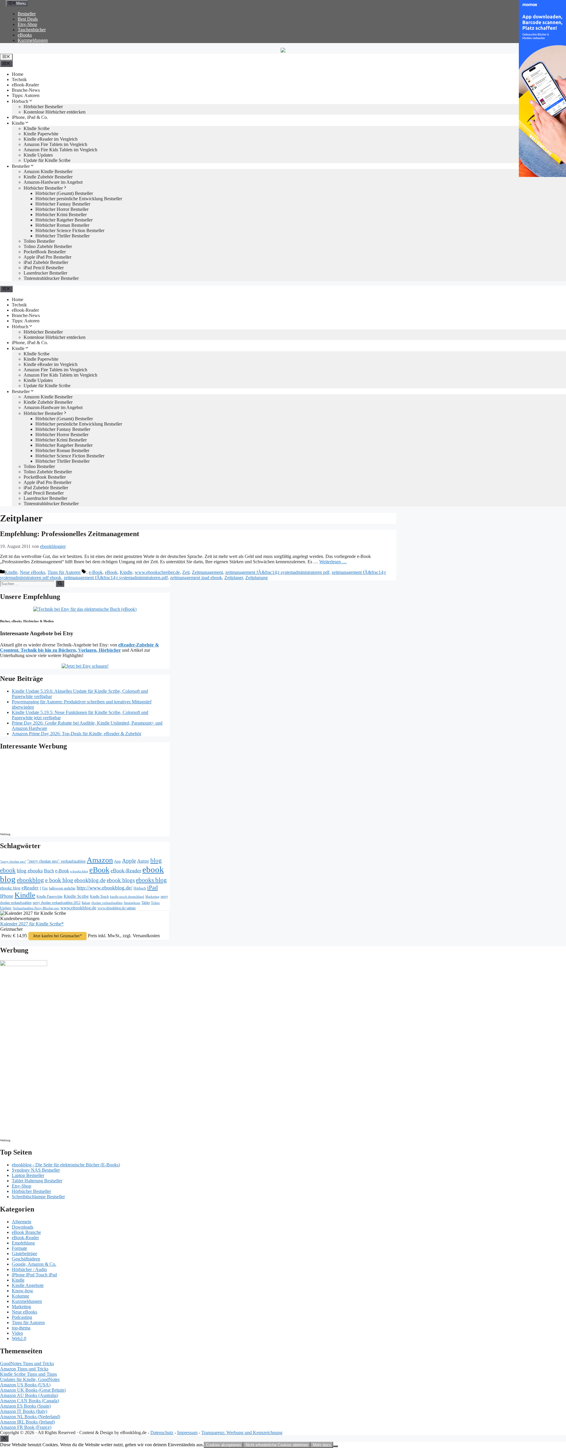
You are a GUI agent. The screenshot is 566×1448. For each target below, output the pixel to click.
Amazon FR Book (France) (25, 1427)
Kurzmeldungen (33, 40)
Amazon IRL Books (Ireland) (27, 1421)
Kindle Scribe (76, 896)
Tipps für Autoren (63, 572)
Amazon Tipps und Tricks (24, 1368)
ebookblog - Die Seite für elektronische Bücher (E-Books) (66, 1164)
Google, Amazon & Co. (34, 1264)
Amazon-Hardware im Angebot (53, 182)
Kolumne (20, 1295)
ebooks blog (151, 880)
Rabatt (86, 902)
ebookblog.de (90, 880)
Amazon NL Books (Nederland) (30, 1416)
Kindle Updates (38, 154)
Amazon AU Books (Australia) (29, 1395)
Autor (143, 861)
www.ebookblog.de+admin (117, 908)
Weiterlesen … (333, 561)
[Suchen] (60, 583)
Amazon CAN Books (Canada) (29, 1400)
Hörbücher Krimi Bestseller (61, 214)
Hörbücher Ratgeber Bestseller (64, 219)
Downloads (22, 1226)
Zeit (186, 572)
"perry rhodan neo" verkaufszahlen (56, 861)
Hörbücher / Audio (29, 1269)
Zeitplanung (256, 577)
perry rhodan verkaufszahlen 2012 (56, 903)
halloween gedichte (62, 888)
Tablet (146, 903)
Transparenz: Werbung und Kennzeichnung (241, 1432)
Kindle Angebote (28, 1285)
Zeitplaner (233, 577)
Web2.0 (19, 1338)
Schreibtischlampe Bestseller (38, 1196)
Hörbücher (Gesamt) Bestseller (64, 193)
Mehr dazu (322, 1445)
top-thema (21, 1327)
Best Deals (28, 19)
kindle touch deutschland (127, 896)
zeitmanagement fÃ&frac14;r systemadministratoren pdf (277, 572)
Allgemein (21, 1221)
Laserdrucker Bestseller (45, 272)
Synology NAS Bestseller (36, 1170)
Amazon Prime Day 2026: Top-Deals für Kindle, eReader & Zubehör (76, 733)
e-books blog (79, 871)
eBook (111, 572)
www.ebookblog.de (78, 907)
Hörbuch (20, 101)
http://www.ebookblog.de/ (104, 888)
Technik (19, 79)
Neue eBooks (32, 572)
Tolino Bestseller (39, 241)
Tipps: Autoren (26, 95)
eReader (30, 888)
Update (5, 908)
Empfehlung (23, 1242)
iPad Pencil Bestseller (44, 267)
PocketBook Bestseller (45, 251)
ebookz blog (10, 888)
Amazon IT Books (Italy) (23, 1411)
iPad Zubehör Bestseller (46, 262)
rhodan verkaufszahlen (107, 902)
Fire (45, 888)
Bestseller (27, 13)
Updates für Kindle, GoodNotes (30, 1379)
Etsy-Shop (27, 24)
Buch (49, 870)
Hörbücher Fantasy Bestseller (62, 203)
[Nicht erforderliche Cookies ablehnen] (335, 1446)
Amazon (100, 860)
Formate (19, 1248)
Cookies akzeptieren (223, 1445)
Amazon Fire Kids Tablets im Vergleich (60, 149)
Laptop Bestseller (28, 1175)
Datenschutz (161, 1432)
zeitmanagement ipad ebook (196, 577)
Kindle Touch (99, 896)
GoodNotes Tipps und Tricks (27, 1363)
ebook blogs (121, 880)
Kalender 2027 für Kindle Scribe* (32, 923)
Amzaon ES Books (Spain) (25, 1405)
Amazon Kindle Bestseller (48, 171)
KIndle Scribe (37, 128)
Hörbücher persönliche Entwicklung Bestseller (78, 198)
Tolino (155, 902)
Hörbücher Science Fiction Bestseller (69, 230)
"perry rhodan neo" (13, 861)
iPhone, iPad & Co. (30, 117)
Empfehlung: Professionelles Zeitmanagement (69, 534)
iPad (152, 887)
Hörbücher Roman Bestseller (62, 225)
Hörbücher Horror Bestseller (61, 209)
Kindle (18, 123)
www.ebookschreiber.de (157, 572)
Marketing (152, 896)
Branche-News (26, 90)
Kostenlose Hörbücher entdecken (54, 111)
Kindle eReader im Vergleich (51, 139)
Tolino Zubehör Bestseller (48, 246)
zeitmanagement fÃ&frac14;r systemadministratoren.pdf (116, 577)
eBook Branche (26, 1232)
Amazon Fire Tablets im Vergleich (55, 144)
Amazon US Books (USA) (25, 1384)
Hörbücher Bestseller (43, 106)
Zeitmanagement (207, 572)
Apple (129, 861)
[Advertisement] (50, 793)
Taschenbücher (32, 29)
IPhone (6, 896)
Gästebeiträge (24, 1253)
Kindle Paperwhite (41, 133)
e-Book (96, 572)
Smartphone (132, 902)
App (117, 861)
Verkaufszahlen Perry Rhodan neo (36, 908)
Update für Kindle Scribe (47, 160)
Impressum (187, 1432)
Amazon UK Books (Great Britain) (33, 1390)
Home (17, 74)
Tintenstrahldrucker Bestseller (51, 278)
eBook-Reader (25, 84)
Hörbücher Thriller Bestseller (62, 235)
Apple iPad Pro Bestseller (47, 257)
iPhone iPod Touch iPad (34, 1274)
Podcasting (22, 1317)
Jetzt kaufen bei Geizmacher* (57, 936)
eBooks (25, 34)
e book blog (59, 880)
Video (17, 1333)
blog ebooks (30, 871)
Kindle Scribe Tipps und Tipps (28, 1374)
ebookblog (30, 880)
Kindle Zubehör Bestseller (48, 176)
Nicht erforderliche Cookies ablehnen (277, 1445)
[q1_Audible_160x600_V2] (23, 964)
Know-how (22, 1290)
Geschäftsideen (26, 1258)
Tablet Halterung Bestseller (37, 1180)
